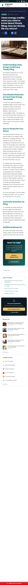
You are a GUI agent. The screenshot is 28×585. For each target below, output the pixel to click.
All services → (5, 384)
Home (2, 11)
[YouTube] (24, 1)
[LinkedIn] (21, 1)
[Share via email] (15, 33)
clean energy (19, 234)
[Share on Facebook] (6, 33)
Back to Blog (7, 270)
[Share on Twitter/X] (9, 33)
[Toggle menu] (26, 5)
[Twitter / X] (19, 1)
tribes (11, 234)
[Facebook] (17, 1)
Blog (6, 11)
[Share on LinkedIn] (12, 33)
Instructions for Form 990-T (13, 196)
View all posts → (6, 352)
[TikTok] (26, 1)
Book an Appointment (14, 256)
